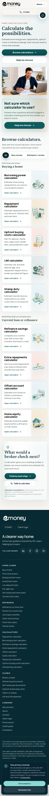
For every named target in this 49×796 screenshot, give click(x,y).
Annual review (8, 626)
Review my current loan (12, 611)
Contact (6, 715)
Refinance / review (35, 155)
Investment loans (9, 581)
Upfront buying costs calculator (16, 663)
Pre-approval (8, 589)
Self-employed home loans (14, 592)
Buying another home (11, 577)
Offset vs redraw (9, 693)
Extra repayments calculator (14, 648)
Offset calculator (9, 652)
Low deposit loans (10, 585)
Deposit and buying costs (13, 689)
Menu (39, 4)
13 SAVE (8, 527)
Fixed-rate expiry (9, 622)
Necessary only (24, 790)
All (6, 155)
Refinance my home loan (12, 607)
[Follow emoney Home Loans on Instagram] (37, 551)
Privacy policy (8, 722)
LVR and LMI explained (11, 696)
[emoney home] (17, 4)
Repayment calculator (11, 636)
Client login (23, 527)
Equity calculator (9, 655)
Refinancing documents (12, 681)
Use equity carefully (10, 614)
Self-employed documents (14, 685)
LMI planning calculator (12, 667)
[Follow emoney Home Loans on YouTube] (43, 551)
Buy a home (16, 155)
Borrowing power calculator (14, 640)
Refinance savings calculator (14, 644)
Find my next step (19, 476)
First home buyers (10, 573)
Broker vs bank (8, 677)
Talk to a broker (22, 483)
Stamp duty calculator (11, 659)
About (5, 711)
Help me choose (24, 60)
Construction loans (10, 596)
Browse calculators (23, 52)
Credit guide (7, 726)
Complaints (7, 730)
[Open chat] (43, 15)
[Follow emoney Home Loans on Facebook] (30, 551)
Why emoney (7, 707)
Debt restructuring (10, 618)
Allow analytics (24, 784)
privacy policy (25, 777)
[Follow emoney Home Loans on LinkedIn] (23, 551)
